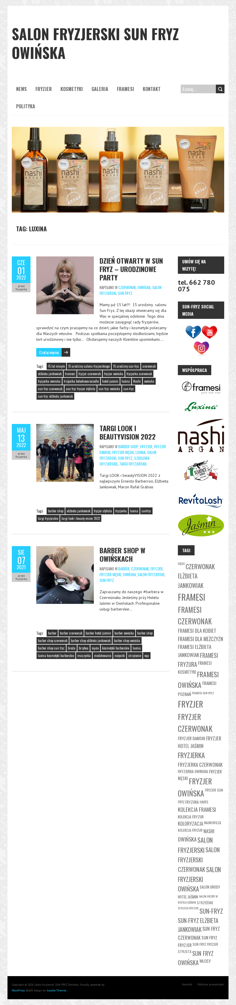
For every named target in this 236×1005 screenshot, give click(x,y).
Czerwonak (127, 287)
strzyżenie (134, 655)
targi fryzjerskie (48, 518)
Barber (124, 569)
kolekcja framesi (197, 809)
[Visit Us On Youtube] (209, 332)
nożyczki (120, 655)
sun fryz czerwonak (50, 388)
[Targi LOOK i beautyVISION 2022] (65, 426)
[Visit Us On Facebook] (193, 332)
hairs (204, 801)
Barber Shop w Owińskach (122, 554)
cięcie (95, 648)
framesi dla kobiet (197, 630)
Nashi (137, 381)
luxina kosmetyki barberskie (56, 655)
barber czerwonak (71, 633)
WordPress (18, 990)
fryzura (192, 802)
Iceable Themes (56, 990)
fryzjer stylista (103, 511)
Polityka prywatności (210, 984)
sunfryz (146, 511)
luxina (126, 381)
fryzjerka (121, 511)
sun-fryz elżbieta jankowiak (55, 396)
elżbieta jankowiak (50, 373)
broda (71, 648)
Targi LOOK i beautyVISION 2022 (128, 432)
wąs (146, 655)
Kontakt (152, 88)
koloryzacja (190, 823)
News (21, 88)
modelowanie (102, 655)
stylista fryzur (188, 908)
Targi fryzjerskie (133, 464)
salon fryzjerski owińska (199, 879)
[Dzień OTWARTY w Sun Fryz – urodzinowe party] (65, 259)
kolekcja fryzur (191, 817)
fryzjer (190, 704)
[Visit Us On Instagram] (201, 348)
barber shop (55, 511)
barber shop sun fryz (51, 648)
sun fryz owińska (109, 388)
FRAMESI (125, 88)
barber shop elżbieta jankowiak (91, 640)
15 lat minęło (56, 366)
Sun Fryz (125, 293)
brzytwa (83, 648)
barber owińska (124, 633)
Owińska (144, 287)
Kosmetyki (71, 88)
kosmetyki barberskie (115, 648)
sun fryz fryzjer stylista (80, 388)
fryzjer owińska (113, 373)
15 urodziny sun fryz (126, 366)
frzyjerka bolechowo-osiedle (81, 381)
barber (52, 633)
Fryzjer (43, 88)
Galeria (100, 88)
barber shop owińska (127, 640)
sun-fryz (128, 388)
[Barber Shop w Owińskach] (65, 549)
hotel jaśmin (110, 381)
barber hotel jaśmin (98, 633)
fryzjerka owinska (49, 381)
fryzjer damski (191, 738)
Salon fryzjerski (151, 574)
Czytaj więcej (49, 352)
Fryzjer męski (123, 452)
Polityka (25, 106)
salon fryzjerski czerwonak (199, 859)
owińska (149, 381)
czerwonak (149, 366)
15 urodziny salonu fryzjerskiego (89, 366)
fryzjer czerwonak (90, 373)
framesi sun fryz (203, 693)
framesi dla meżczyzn (200, 639)
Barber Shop (128, 446)
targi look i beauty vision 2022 (81, 518)
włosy (205, 961)
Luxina (140, 452)
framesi (70, 373)
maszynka (84, 655)
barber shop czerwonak (52, 640)
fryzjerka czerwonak (139, 373)
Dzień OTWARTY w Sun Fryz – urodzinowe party (131, 268)
